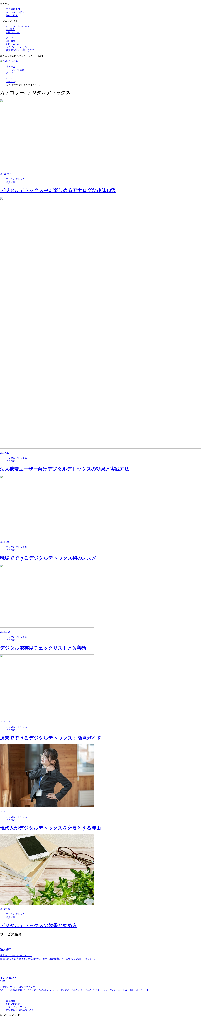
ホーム (9, 78)
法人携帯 (10, 66)
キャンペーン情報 (15, 12)
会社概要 (10, 41)
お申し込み (12, 15)
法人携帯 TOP (13, 9)
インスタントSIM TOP (17, 26)
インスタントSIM (15, 70)
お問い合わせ (13, 32)
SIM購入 (10, 29)
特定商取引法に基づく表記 (20, 50)
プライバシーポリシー (17, 47)
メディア (10, 38)
